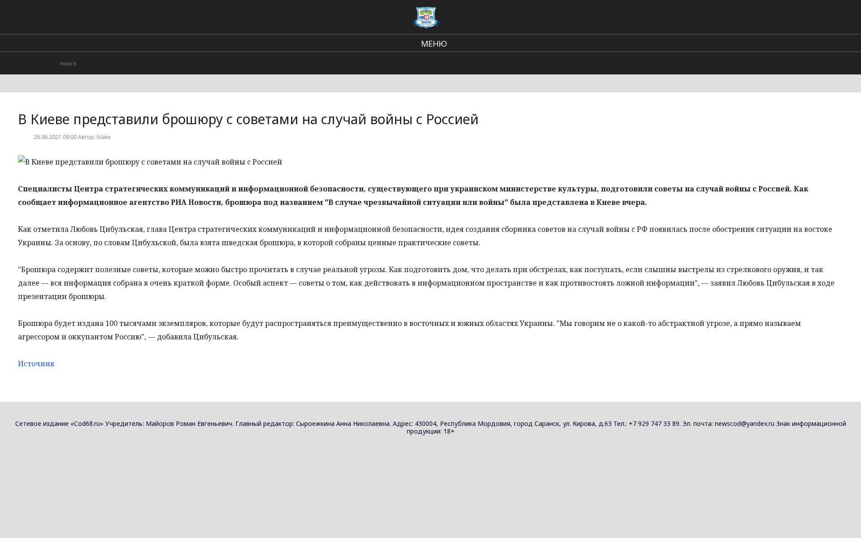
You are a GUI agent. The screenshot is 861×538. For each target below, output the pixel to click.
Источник (36, 364)
